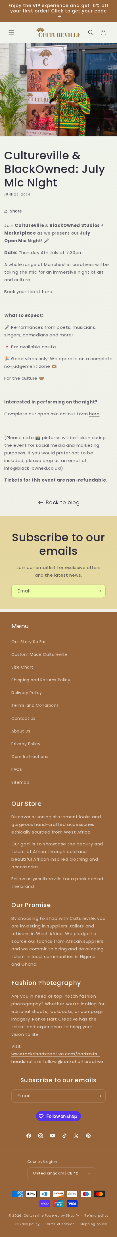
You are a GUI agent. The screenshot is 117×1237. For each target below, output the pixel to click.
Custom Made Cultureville (39, 654)
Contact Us (23, 718)
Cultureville (34, 1215)
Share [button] (16, 211)
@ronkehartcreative (80, 1061)
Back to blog (63, 502)
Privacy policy (27, 1224)
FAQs (16, 769)
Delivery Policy (26, 692)
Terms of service (59, 1224)
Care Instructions (29, 756)
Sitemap (20, 782)
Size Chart (22, 667)
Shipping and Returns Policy (40, 680)
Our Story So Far (28, 642)
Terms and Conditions (35, 705)
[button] (11, 32)
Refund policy (96, 1215)
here (47, 292)
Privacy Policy (25, 744)
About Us (20, 731)
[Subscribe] (99, 591)
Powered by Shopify (62, 1215)
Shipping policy (93, 1224)
